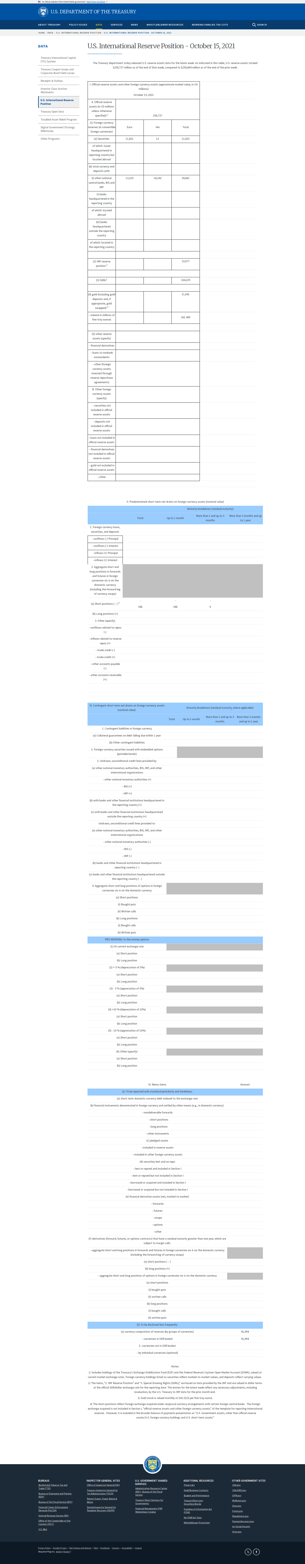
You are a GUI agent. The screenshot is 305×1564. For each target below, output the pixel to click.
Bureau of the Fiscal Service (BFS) (55, 1502)
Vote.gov (236, 1531)
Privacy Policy (44, 1548)
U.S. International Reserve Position (78, 32)
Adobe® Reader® (63, 1551)
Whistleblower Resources (165, 24)
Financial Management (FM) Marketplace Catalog (148, 1510)
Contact (138, 1548)
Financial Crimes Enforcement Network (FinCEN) (53, 1509)
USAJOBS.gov (239, 1490)
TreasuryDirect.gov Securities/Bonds (193, 1502)
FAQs (96, 1548)
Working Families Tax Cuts (210, 24)
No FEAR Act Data (193, 1517)
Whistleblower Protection (197, 1522)
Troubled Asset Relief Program (59, 119)
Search (262, 24)
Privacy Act (189, 1485)
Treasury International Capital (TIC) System (58, 59)
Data (99, 24)
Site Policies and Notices (80, 1548)
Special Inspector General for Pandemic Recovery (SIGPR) (101, 1509)
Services (117, 24)
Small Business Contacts (196, 1490)
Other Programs (50, 138)
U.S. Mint (42, 1529)
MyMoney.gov (239, 1500)
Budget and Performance (196, 1495)
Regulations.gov (240, 1516)
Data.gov (236, 1505)
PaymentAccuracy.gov (243, 1521)
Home (41, 32)
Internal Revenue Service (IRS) (53, 1515)
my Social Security (241, 1526)
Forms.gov (237, 1511)
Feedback (105, 1548)
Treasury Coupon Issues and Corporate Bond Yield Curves (58, 71)
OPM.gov (236, 1495)
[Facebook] (256, 1552)
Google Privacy (60, 1548)
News (134, 24)
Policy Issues (78, 24)
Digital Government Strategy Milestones (58, 129)
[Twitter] (248, 1552)
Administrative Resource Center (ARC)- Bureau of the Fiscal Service (151, 1491)
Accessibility (127, 1548)
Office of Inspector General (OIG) (103, 1485)
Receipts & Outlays (52, 81)
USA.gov (236, 1485)
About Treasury (49, 24)
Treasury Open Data (52, 111)
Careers (115, 1548)
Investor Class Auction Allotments (54, 90)
